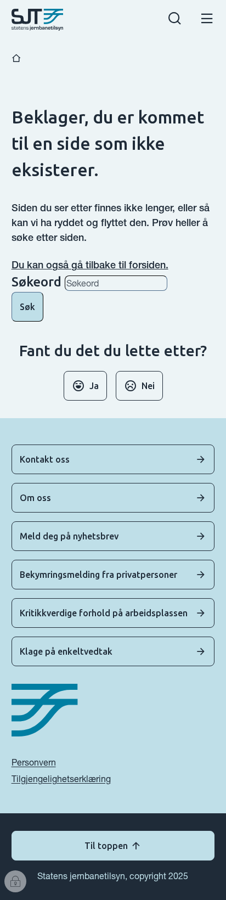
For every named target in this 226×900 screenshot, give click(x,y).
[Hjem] (16, 58)
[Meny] (207, 20)
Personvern (34, 762)
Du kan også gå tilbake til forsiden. (90, 264)
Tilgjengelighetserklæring (61, 778)
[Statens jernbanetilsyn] (38, 20)
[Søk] (174, 20)
